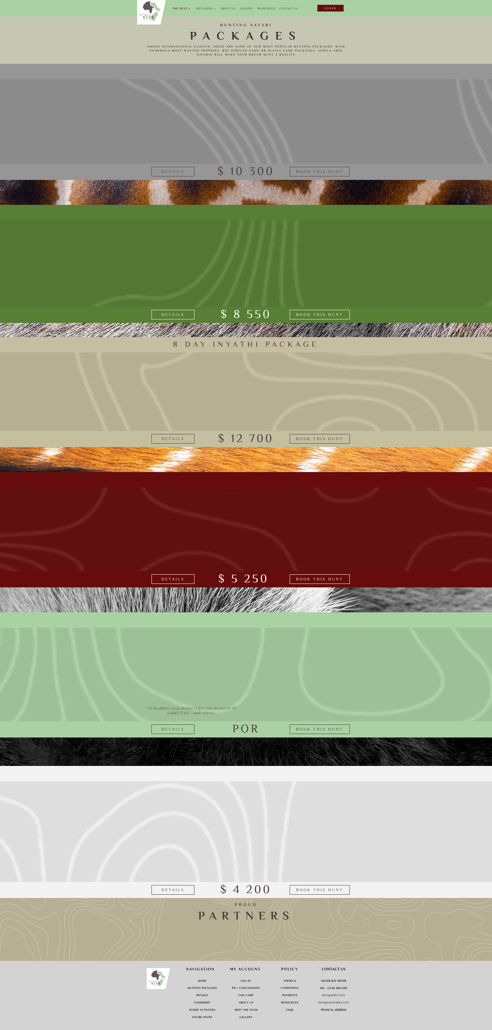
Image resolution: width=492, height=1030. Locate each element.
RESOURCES (266, 8)
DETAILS (172, 172)
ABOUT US (228, 8)
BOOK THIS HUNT (319, 172)
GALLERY (246, 8)
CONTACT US (288, 8)
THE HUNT (180, 8)
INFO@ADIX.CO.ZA (333, 995)
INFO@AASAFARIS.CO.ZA (333, 1002)
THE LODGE (204, 8)
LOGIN (330, 8)
